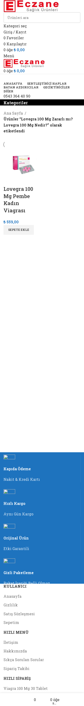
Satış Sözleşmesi (19, 613)
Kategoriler (16, 103)
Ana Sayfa (13, 113)
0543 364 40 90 (17, 96)
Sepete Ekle (18, 230)
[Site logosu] (32, 5)
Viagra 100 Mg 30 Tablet (26, 688)
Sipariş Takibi (16, 668)
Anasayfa (12, 596)
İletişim (11, 642)
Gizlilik (11, 604)
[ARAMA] (75, 20)
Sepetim (11, 622)
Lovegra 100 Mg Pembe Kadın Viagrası (18, 199)
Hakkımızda (15, 650)
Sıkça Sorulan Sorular (24, 659)
